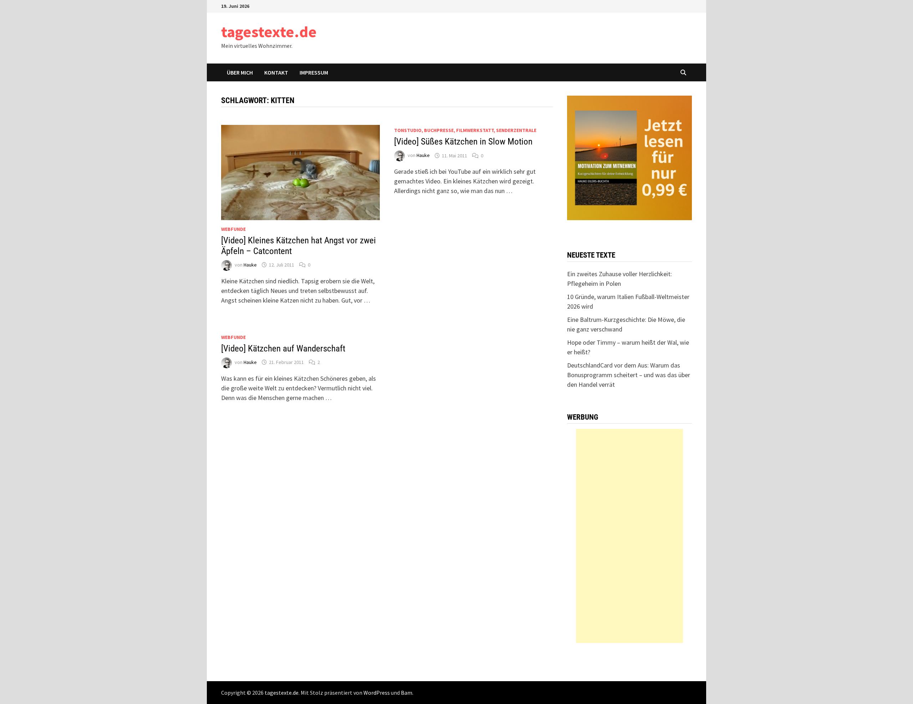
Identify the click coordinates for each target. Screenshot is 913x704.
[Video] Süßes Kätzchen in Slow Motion (463, 141)
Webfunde (233, 229)
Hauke (250, 265)
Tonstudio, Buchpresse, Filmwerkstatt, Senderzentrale (465, 130)
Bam (406, 692)
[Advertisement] (629, 536)
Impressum (314, 72)
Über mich (240, 72)
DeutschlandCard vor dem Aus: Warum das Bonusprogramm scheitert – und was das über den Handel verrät (628, 375)
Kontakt (276, 72)
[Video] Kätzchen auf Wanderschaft (283, 348)
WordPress (376, 692)
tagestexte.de (269, 31)
